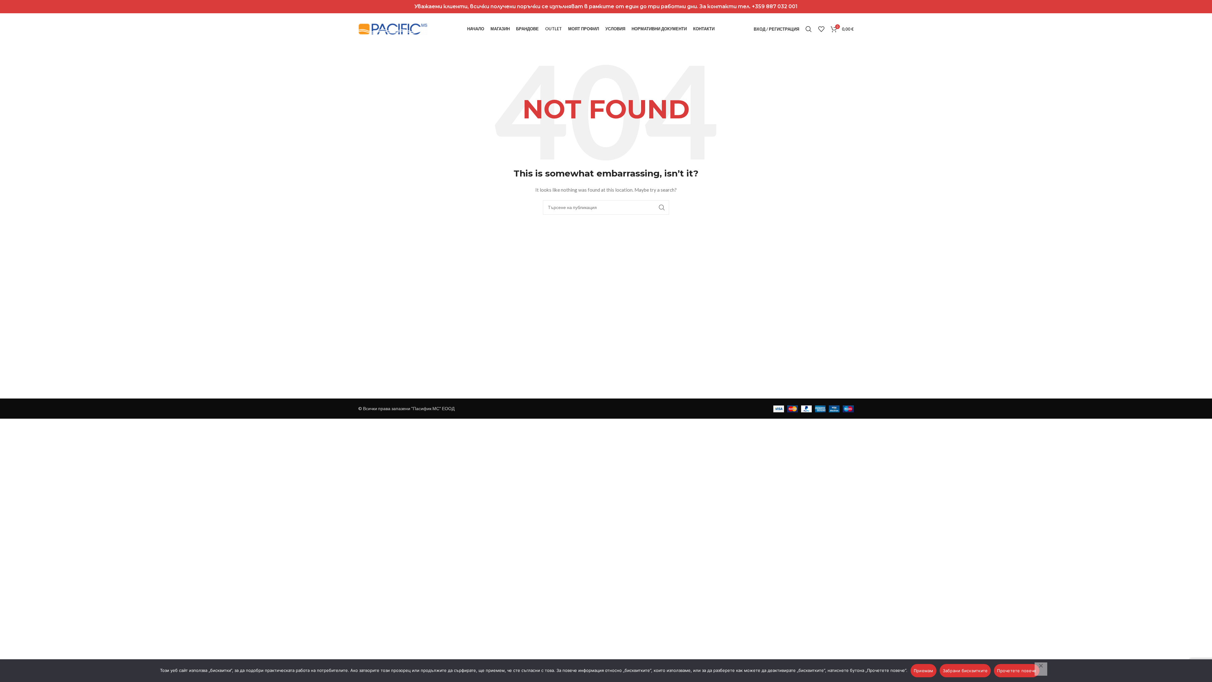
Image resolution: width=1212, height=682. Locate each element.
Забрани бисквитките (965, 670)
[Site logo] (393, 28)
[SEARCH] (662, 207)
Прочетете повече (1016, 670)
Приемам (923, 670)
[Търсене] (808, 29)
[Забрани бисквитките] (1041, 669)
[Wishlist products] (821, 29)
